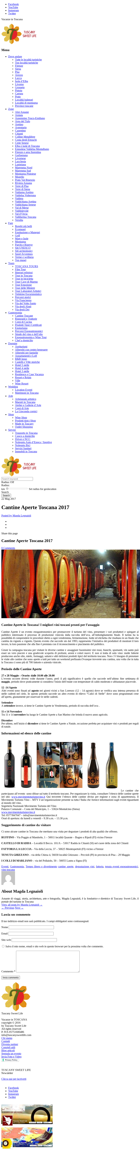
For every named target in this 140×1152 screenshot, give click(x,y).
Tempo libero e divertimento (41, 866)
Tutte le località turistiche (28, 59)
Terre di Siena (22, 189)
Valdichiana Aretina (25, 201)
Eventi (4, 866)
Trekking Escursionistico (28, 294)
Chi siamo (6, 1038)
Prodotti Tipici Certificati (28, 324)
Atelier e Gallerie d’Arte (28, 405)
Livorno (19, 84)
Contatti (5, 1041)
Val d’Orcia (21, 213)
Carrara (19, 93)
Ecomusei (20, 229)
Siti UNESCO (23, 247)
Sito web (6, 939)
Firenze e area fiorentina (28, 152)
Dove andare (15, 56)
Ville (17, 380)
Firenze (19, 65)
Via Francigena (23, 300)
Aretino (19, 124)
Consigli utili (8, 1047)
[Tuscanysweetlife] (19, 43)
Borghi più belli (23, 226)
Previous (7, 907)
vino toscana (8, 869)
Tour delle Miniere (25, 287)
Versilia (19, 220)
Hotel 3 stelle (22, 371)
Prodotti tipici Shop (25, 420)
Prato (18, 96)
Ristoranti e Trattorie (26, 318)
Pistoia (18, 90)
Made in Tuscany (24, 423)
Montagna (20, 241)
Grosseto (20, 87)
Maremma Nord (23, 167)
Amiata (19, 115)
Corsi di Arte (22, 408)
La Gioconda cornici (26, 411)
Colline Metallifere (25, 136)
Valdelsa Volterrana (25, 195)
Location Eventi (23, 389)
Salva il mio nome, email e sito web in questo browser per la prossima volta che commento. (54, 946)
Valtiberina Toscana (25, 216)
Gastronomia (15, 312)
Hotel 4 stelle (22, 368)
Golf (17, 235)
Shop (11, 414)
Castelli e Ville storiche (27, 362)
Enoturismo (21, 328)
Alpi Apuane (22, 112)
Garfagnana (21, 155)
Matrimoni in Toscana (27, 392)
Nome (5, 927)
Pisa (17, 71)
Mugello (19, 176)
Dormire (12, 343)
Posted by (16, 515)
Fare (10, 223)
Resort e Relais (23, 377)
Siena (18, 68)
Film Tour (20, 269)
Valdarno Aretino (24, 192)
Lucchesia (20, 161)
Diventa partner (9, 1044)
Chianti (19, 133)
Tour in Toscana (23, 275)
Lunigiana (20, 164)
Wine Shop (21, 417)
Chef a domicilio (24, 340)
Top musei (20, 260)
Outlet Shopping (24, 426)
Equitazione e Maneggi (27, 232)
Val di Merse (22, 207)
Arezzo (19, 75)
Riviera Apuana (23, 183)
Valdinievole (22, 210)
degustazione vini (84, 866)
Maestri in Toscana (25, 402)
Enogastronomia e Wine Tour (31, 337)
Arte (10, 395)
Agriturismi (21, 346)
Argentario (21, 127)
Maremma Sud (23, 170)
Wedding (13, 386)
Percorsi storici (23, 297)
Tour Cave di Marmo (26, 281)
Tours (11, 263)
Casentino (20, 130)
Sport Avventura (24, 254)
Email (4, 933)
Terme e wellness (24, 257)
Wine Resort (21, 383)
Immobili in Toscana (26, 451)
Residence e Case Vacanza (29, 374)
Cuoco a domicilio (25, 436)
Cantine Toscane (24, 315)
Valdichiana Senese (25, 204)
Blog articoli (8, 1050)
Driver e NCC (22, 439)
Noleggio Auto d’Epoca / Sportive (33, 442)
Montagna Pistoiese (25, 173)
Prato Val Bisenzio (25, 179)
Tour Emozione (23, 284)
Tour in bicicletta (24, 278)
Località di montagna (26, 102)
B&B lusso (21, 358)
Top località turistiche (26, 62)
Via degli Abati (23, 306)
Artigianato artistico (25, 399)
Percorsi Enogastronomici (29, 331)
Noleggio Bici (22, 445)
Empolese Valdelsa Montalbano (32, 149)
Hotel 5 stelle (22, 365)
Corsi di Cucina (23, 321)
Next (19, 907)
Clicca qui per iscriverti (13, 1078)
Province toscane (24, 105)
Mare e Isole (21, 238)
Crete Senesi (22, 142)
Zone (11, 108)
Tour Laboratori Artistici (28, 291)
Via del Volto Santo (25, 303)
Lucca (18, 78)
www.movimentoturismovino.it (28, 796)
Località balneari (24, 99)
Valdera (19, 198)
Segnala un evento (11, 1053)
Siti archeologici (23, 250)
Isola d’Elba (21, 81)
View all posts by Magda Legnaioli (22, 904)
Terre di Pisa (22, 186)
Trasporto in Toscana (26, 432)
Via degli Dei (22, 309)
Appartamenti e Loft (26, 355)
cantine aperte (65, 866)
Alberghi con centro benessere (31, 349)
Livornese (20, 158)
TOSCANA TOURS (26, 266)
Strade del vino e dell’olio (29, 334)
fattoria (99, 866)
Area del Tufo (22, 121)
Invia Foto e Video (11, 1056)
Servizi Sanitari (23, 448)
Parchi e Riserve (24, 244)
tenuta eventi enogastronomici (121, 866)
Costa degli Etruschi (26, 139)
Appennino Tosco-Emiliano (30, 118)
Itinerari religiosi (24, 272)
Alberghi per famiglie (26, 352)
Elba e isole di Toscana (27, 146)
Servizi (12, 429)
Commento (8, 971)
